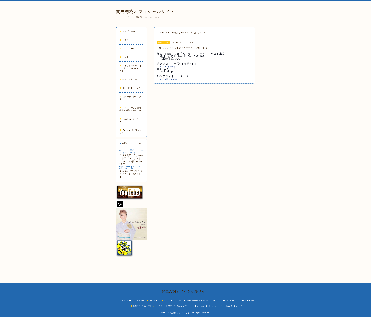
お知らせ (126, 40)
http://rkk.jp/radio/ (168, 79)
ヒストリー (127, 57)
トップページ (128, 31)
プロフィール (128, 48)
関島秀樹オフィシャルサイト (145, 11)
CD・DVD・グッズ (131, 88)
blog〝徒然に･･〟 (130, 79)
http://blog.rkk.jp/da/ (169, 66)
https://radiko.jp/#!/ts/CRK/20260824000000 (131, 168)
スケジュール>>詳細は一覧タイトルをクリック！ (131, 68)
